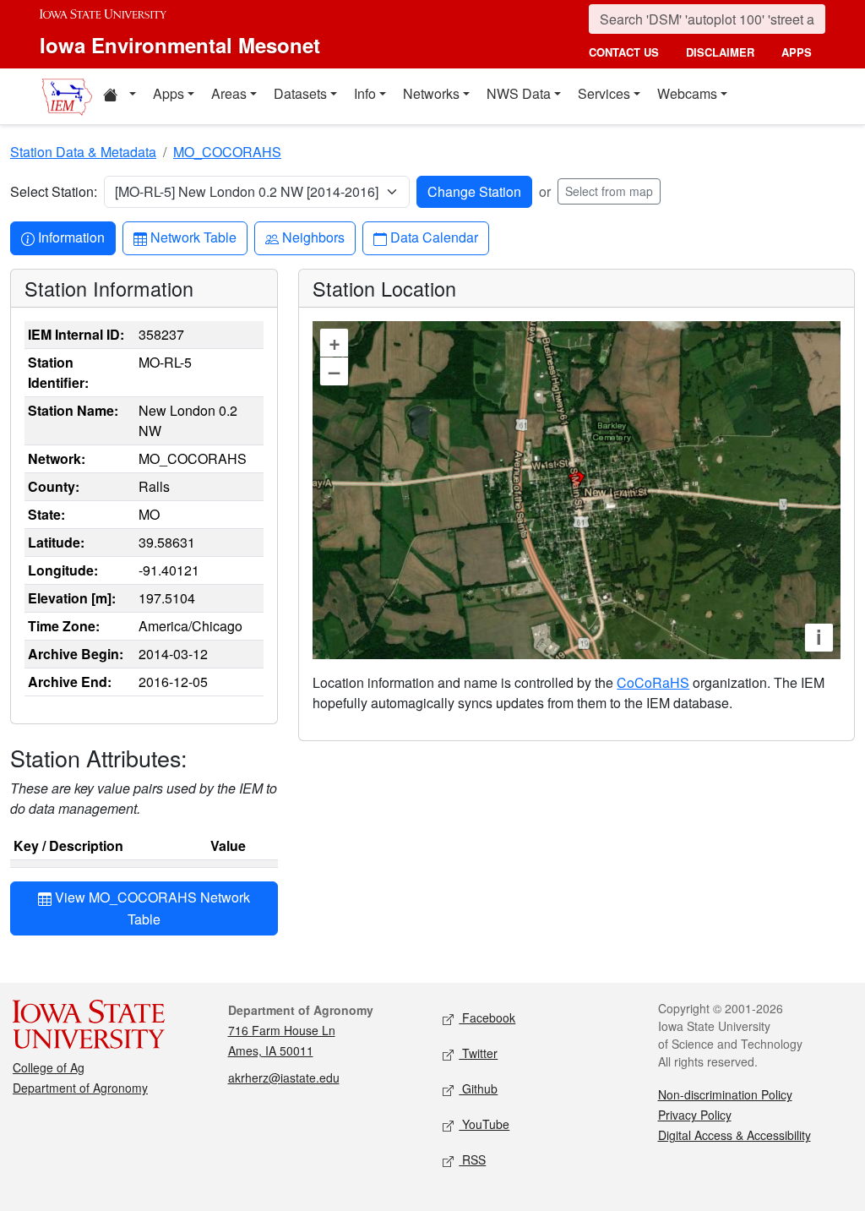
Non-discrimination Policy (725, 1094)
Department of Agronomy (80, 1087)
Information (71, 236)
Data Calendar (433, 236)
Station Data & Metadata (83, 151)
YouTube (484, 1124)
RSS (472, 1159)
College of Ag (48, 1067)
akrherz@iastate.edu (284, 1077)
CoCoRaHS (653, 682)
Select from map (609, 191)
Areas (229, 93)
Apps (168, 93)
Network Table (193, 236)
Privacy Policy (695, 1114)
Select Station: (53, 191)
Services (604, 93)
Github (478, 1088)
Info (365, 93)
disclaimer (720, 52)
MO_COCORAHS (227, 151)
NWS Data (519, 93)
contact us (624, 52)
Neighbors (313, 236)
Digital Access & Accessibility (734, 1134)
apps (796, 52)
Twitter (478, 1053)
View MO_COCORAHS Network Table (151, 908)
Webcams (687, 93)
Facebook (487, 1017)
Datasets (300, 93)
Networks (431, 93)
